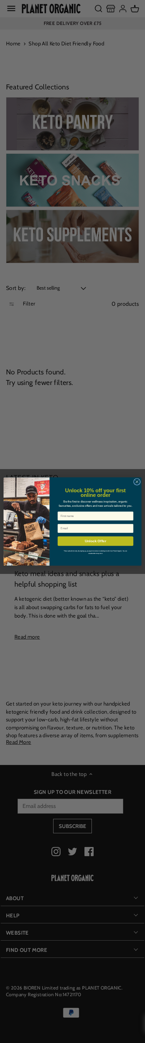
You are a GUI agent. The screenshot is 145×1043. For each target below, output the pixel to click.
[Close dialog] (137, 482)
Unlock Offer (95, 541)
